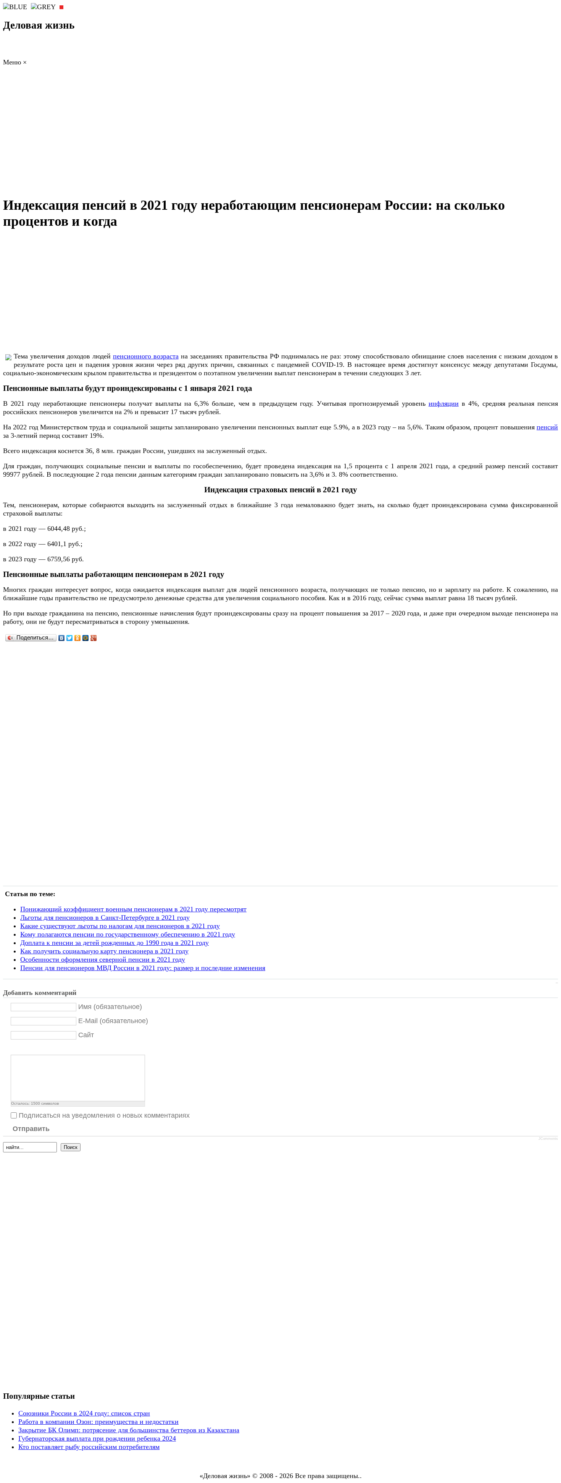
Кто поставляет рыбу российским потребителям (89, 1447)
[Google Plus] (94, 638)
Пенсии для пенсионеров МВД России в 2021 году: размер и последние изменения (142, 968)
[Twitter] (70, 638)
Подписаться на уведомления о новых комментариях (104, 1115)
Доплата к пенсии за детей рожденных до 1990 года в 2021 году (114, 942)
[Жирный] (15, 1048)
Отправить (31, 1129)
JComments (548, 1139)
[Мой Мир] (86, 638)
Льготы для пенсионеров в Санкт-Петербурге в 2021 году (105, 917)
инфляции (444, 403)
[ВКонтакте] (62, 638)
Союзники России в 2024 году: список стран (84, 1413)
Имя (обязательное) (110, 1007)
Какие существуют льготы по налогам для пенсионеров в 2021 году (120, 926)
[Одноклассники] (78, 638)
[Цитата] (24, 1048)
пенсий (547, 427)
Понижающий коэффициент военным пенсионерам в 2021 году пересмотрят (133, 909)
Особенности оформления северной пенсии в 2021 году (102, 959)
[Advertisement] (280, 133)
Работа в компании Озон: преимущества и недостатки (98, 1421)
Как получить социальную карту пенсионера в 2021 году (104, 951)
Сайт (86, 1035)
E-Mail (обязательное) (113, 1021)
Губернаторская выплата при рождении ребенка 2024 (97, 1438)
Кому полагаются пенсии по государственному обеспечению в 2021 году (127, 934)
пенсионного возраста (146, 356)
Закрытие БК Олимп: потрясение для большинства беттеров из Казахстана (128, 1430)
